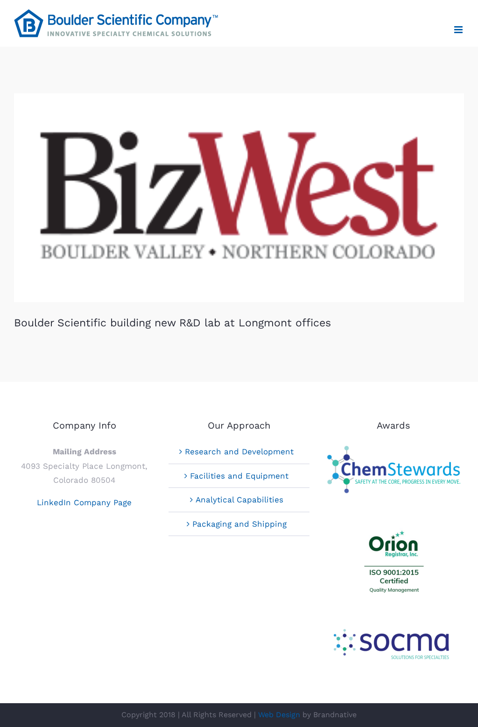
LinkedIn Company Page (84, 502)
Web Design (279, 714)
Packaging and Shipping (239, 524)
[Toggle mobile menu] (459, 30)
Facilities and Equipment (239, 475)
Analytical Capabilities (239, 499)
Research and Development (239, 451)
